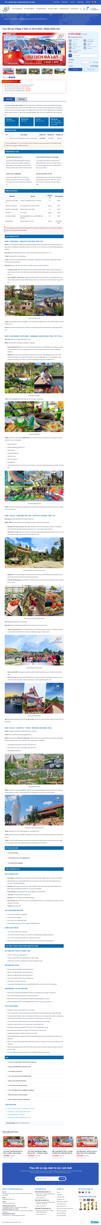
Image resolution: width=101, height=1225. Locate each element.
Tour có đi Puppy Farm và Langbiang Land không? (21, 1090)
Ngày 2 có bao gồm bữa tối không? (17, 1080)
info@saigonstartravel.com (8, 1199)
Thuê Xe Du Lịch (64, 8)
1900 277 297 (5, 1203)
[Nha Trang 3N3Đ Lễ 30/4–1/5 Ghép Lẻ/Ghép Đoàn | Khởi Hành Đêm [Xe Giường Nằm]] (62, 1142)
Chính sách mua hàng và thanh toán (65, 1208)
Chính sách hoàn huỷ (61, 1206)
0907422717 (95, 9)
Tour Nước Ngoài (29, 8)
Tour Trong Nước (17, 8)
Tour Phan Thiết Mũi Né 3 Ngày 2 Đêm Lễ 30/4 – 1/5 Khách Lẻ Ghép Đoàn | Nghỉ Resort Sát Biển (37, 1152)
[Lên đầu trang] (98, 1220)
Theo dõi (62, 1178)
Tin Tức (72, 2)
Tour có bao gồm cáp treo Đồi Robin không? (19, 1076)
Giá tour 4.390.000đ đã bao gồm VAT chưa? (19, 1066)
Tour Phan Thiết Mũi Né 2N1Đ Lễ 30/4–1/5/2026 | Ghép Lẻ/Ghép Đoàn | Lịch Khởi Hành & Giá (12, 1152)
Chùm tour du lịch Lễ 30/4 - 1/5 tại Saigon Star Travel (20, 1108)
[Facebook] (79, 1192)
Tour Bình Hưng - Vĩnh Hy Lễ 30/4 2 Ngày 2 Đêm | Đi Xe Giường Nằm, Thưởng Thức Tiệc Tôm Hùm (87, 1152)
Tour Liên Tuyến (52, 8)
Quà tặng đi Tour (60, 1199)
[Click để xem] (34, 49)
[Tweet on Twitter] (14, 77)
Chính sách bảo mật (61, 1204)
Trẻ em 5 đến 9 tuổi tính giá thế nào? (17, 1085)
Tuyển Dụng (80, 2)
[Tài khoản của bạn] (84, 9)
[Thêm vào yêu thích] (63, 64)
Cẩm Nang (65, 2)
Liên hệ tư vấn (90, 69)
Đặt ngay (75, 69)
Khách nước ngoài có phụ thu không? (18, 1094)
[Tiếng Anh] (95, 2)
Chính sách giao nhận (61, 1210)
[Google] (89, 1192)
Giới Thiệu (56, 2)
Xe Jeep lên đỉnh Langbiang (15, 863)
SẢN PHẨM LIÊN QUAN (10, 1132)
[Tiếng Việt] (92, 2)
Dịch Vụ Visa (74, 8)
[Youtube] (83, 1192)
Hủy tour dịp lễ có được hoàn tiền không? (19, 1099)
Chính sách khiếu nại (61, 1213)
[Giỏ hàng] (87, 9)
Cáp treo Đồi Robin (13, 853)
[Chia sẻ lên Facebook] (10, 77)
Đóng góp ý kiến (60, 1197)
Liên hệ (58, 1192)
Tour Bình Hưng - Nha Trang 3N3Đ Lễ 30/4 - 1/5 (19, 1117)
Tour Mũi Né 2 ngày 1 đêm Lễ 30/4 (16, 1114)
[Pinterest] (12, 77)
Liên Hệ (88, 2)
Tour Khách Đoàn (41, 8)
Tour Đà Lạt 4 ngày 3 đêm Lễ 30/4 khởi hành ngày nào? (22, 1062)
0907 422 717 (12, 1203)
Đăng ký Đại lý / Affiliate (62, 1201)
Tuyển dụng (59, 1194)
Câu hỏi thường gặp (61, 1215)
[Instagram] (86, 1192)
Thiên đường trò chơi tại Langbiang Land (19, 858)
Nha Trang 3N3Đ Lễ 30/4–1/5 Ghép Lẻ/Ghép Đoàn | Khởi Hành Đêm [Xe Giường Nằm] (62, 1152)
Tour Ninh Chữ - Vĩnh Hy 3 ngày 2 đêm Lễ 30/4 (18, 1111)
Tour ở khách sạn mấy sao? (15, 1071)
